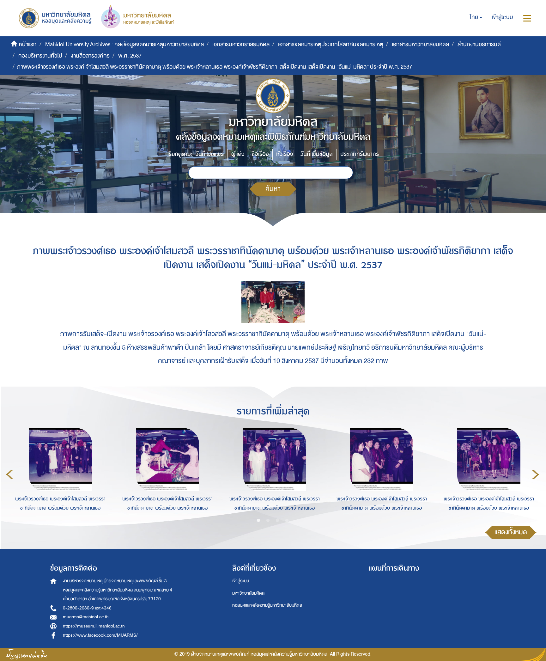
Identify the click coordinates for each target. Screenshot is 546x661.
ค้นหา (273, 189)
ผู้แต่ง (237, 154)
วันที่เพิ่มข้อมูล (316, 154)
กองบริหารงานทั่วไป (40, 56)
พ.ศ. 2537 (130, 56)
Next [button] (535, 474)
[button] (476, 17)
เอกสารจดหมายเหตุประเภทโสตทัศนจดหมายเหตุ (330, 44)
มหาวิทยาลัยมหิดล (248, 593)
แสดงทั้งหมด (510, 532)
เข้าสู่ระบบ (240, 581)
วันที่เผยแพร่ (210, 154)
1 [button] (258, 520)
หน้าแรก (28, 44)
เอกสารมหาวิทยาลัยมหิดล (241, 44)
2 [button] (268, 520)
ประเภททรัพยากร (359, 154)
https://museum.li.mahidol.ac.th (94, 626)
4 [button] (287, 520)
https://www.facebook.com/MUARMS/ (100, 635)
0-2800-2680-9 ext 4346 (87, 608)
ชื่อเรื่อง (260, 154)
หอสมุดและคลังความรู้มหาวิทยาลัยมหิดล (267, 605)
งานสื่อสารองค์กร (90, 56)
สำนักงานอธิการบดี (479, 44)
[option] (58, 474)
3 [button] (277, 520)
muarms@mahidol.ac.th (86, 617)
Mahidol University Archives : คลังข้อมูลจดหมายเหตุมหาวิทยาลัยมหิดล (124, 44)
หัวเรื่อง (284, 154)
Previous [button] (10, 474)
